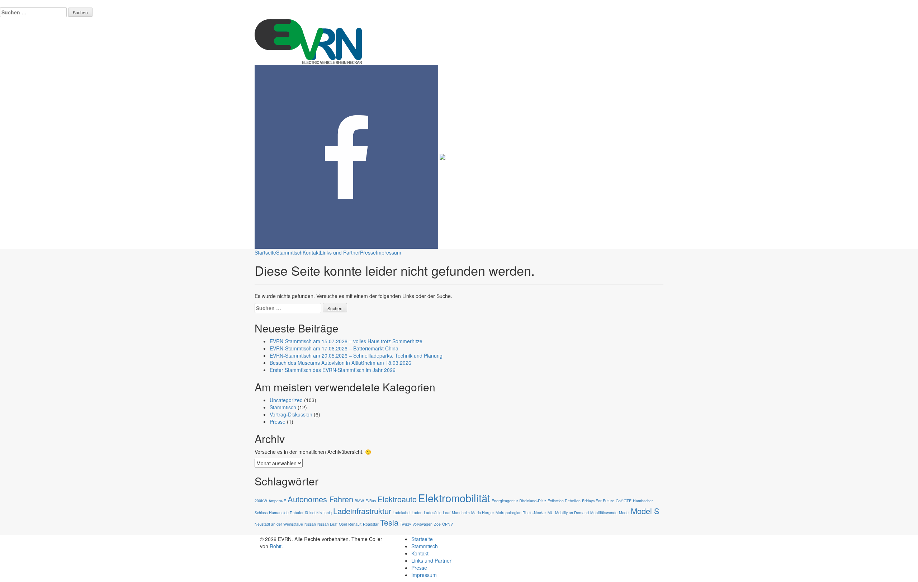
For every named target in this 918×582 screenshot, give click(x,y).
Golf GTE (623, 500)
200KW (261, 500)
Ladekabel (401, 512)
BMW (359, 500)
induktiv (315, 512)
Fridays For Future (598, 500)
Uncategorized (286, 400)
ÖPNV (447, 524)
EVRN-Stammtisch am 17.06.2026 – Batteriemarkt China (334, 348)
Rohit (275, 546)
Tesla (389, 522)
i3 (306, 512)
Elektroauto (397, 498)
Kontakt (311, 252)
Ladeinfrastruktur (362, 510)
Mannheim (461, 512)
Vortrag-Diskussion (291, 414)
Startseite (265, 252)
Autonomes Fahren (320, 498)
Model (624, 512)
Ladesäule (432, 512)
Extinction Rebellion (564, 500)
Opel (343, 524)
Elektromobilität (454, 497)
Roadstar (371, 524)
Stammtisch (289, 252)
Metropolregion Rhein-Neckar (521, 512)
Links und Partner (340, 252)
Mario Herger (482, 512)
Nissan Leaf (327, 524)
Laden (417, 512)
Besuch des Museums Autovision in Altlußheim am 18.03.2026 (340, 362)
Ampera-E (277, 500)
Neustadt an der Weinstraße (279, 524)
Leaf (446, 512)
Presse (368, 252)
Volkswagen (422, 524)
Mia (551, 512)
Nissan (310, 524)
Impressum (388, 252)
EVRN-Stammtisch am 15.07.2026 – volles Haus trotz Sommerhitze (346, 341)
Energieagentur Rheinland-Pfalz (519, 500)
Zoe (437, 524)
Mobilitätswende (603, 512)
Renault (354, 524)
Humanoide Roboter (286, 512)
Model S (645, 510)
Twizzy (405, 524)
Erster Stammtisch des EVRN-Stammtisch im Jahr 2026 (333, 369)
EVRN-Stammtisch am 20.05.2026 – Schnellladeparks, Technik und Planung (356, 355)
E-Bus (370, 500)
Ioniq (327, 512)
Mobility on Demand (572, 512)
